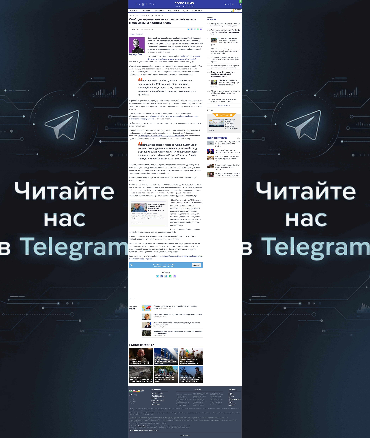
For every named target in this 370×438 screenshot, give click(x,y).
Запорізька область (181, 405)
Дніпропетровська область (183, 399)
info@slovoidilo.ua (185, 435)
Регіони (198, 390)
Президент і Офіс (157, 393)
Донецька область (181, 401)
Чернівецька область (216, 402)
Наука (230, 397)
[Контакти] (240, 4)
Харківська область (215, 396)
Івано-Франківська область (201, 393)
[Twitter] (150, 4)
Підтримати (197, 10)
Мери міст (155, 402)
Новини (133, 10)
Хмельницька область (216, 399)
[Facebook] (136, 4)
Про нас (132, 399)
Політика (231, 401)
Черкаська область (215, 401)
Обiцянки (146, 10)
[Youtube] (143, 4)
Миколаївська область (199, 401)
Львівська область (198, 399)
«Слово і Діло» (141, 426)
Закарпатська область (182, 404)
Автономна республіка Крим (184, 394)
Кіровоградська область (200, 396)
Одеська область (198, 402)
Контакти (132, 401)
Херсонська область (216, 397)
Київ (177, 393)
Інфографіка (173, 10)
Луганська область (198, 397)
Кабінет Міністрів (157, 397)
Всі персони (155, 404)
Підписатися (196, 265)
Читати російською (136, 34)
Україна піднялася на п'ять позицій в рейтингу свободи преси (176, 307)
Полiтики (158, 10)
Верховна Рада (156, 395)
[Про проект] (240, 1)
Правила (132, 403)
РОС (232, 4)
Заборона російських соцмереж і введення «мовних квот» (161, 136)
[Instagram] (146, 4)
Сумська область (215, 393)
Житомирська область (182, 402)
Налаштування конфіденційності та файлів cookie (143, 430)
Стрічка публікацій (146, 15)
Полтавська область (199, 404)
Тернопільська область (216, 394)
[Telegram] (139, 4)
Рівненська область (198, 405)
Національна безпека (235, 399)
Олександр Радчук (136, 54)
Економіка (232, 394)
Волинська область (181, 397)
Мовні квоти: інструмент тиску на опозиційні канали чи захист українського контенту (156, 207)
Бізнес (230, 393)
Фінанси (231, 405)
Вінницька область (181, 396)
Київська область (198, 394)
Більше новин (223, 105)
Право (230, 402)
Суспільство (159, 15)
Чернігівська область (216, 404)
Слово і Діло (133, 15)
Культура (231, 396)
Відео (185, 10)
